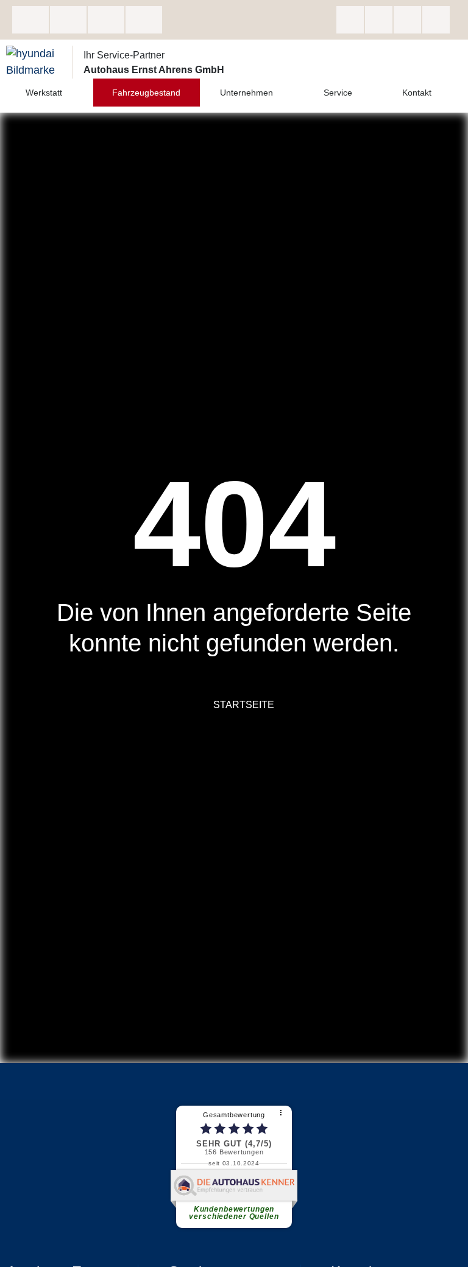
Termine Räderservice (144, 19)
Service (338, 92)
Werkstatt (44, 92)
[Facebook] (350, 19)
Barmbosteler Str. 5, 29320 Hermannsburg (30, 19)
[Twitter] (407, 19)
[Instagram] (378, 19)
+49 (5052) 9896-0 (68, 19)
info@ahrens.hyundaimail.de (106, 19)
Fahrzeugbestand (146, 92)
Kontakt (416, 92)
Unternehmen (246, 92)
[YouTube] (436, 19)
